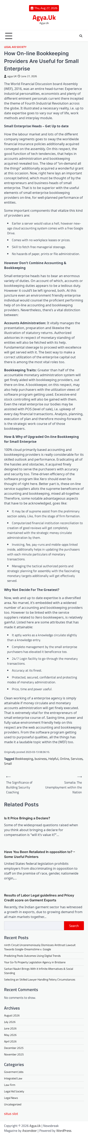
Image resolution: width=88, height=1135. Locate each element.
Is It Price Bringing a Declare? (27, 818)
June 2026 (10, 1028)
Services (76, 758)
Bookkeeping (24, 758)
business (41, 758)
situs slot (11, 1113)
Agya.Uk (44, 17)
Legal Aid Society (15, 47)
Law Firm (9, 1085)
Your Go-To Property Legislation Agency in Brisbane (34, 962)
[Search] (81, 36)
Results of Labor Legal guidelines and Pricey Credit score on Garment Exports (39, 897)
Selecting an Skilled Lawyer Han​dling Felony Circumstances (39, 979)
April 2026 (10, 1041)
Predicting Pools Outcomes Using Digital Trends (32, 956)
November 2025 (14, 1054)
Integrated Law (13, 1078)
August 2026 (12, 1015)
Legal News (11, 1098)
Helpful (53, 758)
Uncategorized (12, 1104)
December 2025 (14, 1048)
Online (64, 758)
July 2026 (10, 1022)
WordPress (63, 1130)
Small (8, 763)
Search (74, 925)
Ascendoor (29, 1130)
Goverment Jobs (14, 1072)
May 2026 (10, 1035)
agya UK (12, 76)
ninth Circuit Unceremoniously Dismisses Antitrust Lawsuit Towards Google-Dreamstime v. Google (40, 947)
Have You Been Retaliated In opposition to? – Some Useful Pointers (39, 854)
